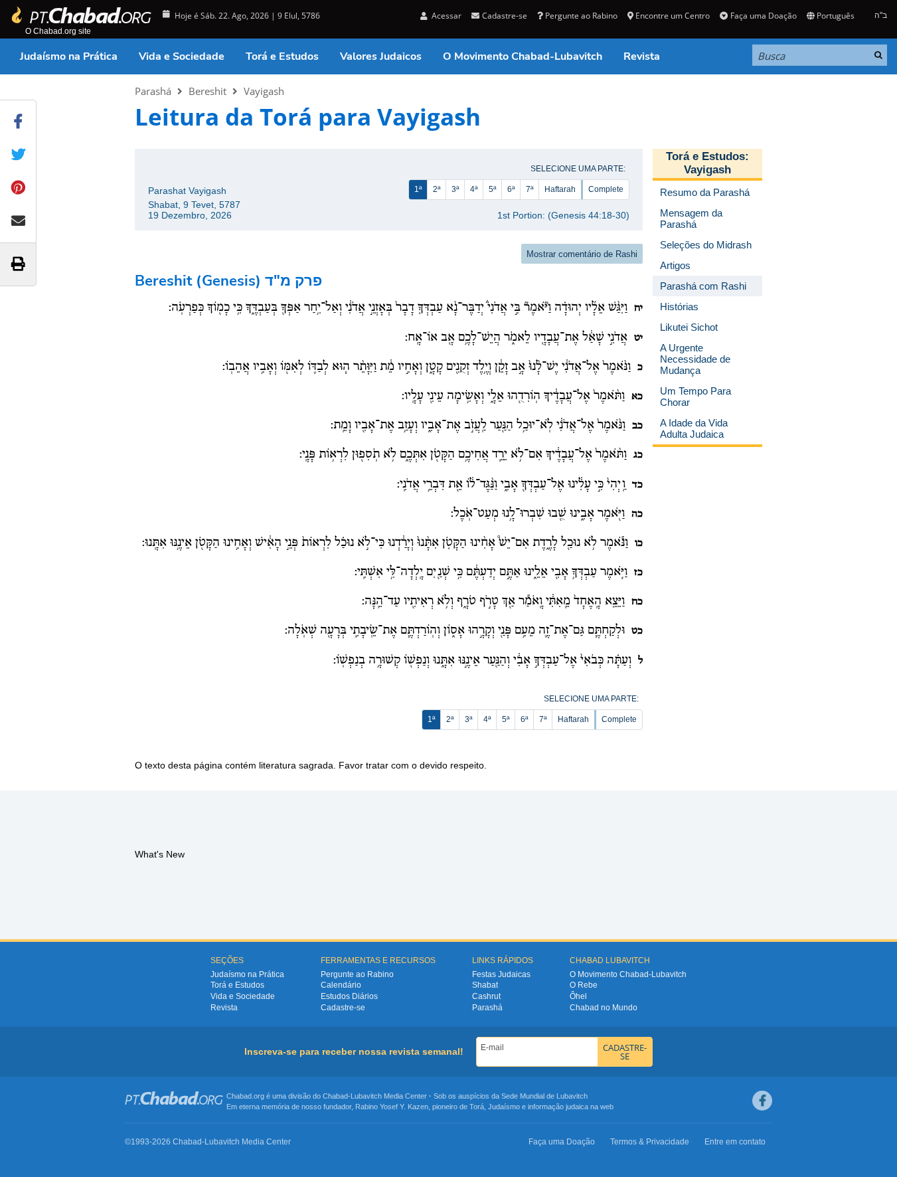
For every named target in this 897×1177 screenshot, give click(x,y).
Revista (641, 56)
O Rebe (584, 985)
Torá (476, 1107)
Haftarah (560, 189)
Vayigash (264, 91)
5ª (492, 189)
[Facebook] (762, 1101)
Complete (605, 189)
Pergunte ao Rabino (581, 15)
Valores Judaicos (381, 56)
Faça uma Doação (763, 15)
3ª (455, 189)
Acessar (445, 15)
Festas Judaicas (501, 974)
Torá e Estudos (282, 56)
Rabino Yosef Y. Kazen (391, 1107)
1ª (418, 189)
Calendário (341, 985)
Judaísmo (504, 1107)
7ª (529, 189)
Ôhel (578, 996)
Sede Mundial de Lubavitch (544, 1096)
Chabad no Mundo (603, 1007)
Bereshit (207, 91)
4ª (473, 189)
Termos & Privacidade (649, 1141)
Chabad (335, 1096)
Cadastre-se (343, 1007)
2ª (436, 189)
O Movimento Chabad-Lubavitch (522, 56)
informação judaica (558, 1107)
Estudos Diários (349, 996)
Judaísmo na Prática (69, 56)
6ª (511, 189)
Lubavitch (366, 1096)
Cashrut (486, 996)
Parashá (153, 91)
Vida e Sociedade (181, 56)
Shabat (485, 985)
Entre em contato (735, 1141)
